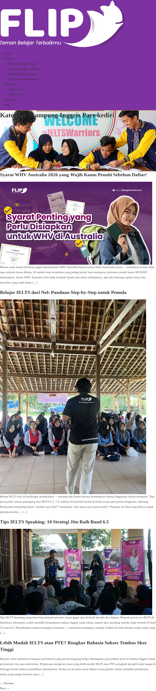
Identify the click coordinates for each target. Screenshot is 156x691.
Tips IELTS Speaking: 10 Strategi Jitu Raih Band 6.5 (54, 521)
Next (4, 688)
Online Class (16, 94)
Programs (9, 84)
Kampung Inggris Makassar (25, 68)
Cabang (8, 58)
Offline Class (16, 89)
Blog (7, 104)
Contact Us (10, 99)
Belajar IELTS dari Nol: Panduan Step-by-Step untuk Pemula (63, 292)
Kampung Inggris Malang (24, 79)
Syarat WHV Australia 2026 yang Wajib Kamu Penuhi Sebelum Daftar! (73, 174)
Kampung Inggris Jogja (23, 63)
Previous (7, 683)
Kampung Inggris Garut (23, 73)
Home (7, 53)
